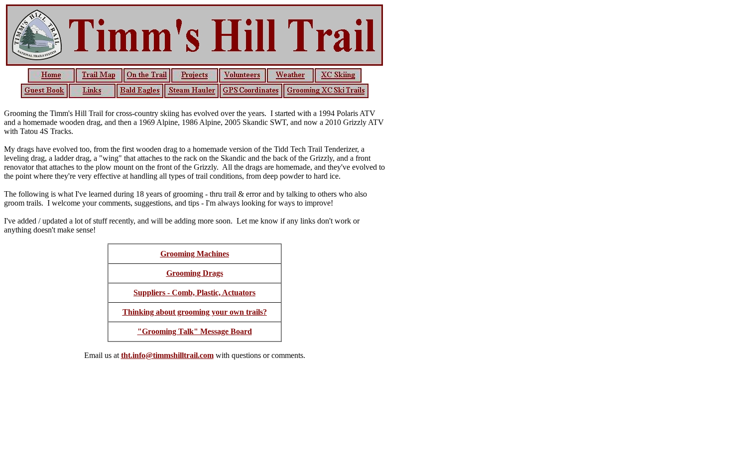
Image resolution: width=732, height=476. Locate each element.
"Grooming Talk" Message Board (194, 331)
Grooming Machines (194, 253)
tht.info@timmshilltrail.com (167, 355)
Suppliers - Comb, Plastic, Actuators (194, 292)
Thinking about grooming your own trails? (194, 312)
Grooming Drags (194, 273)
